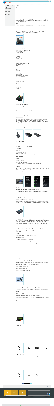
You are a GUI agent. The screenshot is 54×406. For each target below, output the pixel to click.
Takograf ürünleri (7, 14)
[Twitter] (49, 394)
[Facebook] (47, 394)
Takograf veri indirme (8, 7)
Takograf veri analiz (8, 8)
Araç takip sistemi (7, 11)
